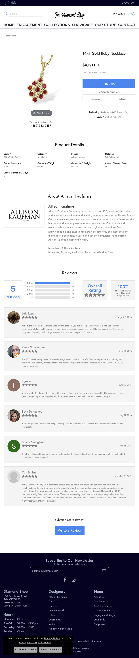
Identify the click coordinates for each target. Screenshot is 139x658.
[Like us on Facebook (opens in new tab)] (7, 3)
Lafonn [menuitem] (52, 615)
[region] (41, 80)
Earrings (65, 252)
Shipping (95, 99)
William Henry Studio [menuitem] (60, 628)
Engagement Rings (104, 615)
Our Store (105, 25)
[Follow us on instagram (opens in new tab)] (13, 3)
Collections (57, 25)
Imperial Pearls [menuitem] (57, 610)
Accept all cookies (50, 649)
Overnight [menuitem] (54, 619)
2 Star (30, 293)
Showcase (82, 25)
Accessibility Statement (90, 641)
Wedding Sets (105, 252)
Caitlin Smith (30, 472)
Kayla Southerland (34, 347)
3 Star (30, 290)
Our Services (101, 601)
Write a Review (69, 530)
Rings (88, 252)
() (73, 283)
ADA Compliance (103, 606)
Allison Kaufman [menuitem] (58, 597)
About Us (99, 597)
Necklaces (11, 35)
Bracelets (53, 252)
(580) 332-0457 (41, 125)
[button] (127, 3)
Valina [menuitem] (52, 624)
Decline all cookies (25, 649)
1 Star (30, 297)
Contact (126, 25)
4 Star (30, 286)
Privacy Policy (52, 638)
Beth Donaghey (32, 411)
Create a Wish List (104, 610)
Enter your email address (69, 564)
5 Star (30, 283)
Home (9, 25)
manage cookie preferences (35, 642)
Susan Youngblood (34, 442)
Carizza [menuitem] (53, 601)
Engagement (29, 25)
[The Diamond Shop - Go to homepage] (69, 13)
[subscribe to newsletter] (104, 570)
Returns (123, 99)
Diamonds (99, 619)
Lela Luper (29, 313)
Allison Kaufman (78, 157)
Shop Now (100, 624)
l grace (26, 381)
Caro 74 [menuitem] (53, 606)
